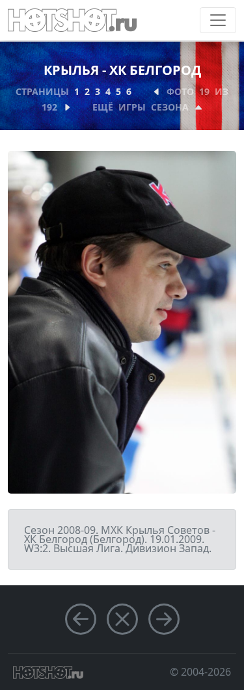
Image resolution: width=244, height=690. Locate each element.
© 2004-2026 (200, 672)
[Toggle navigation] (218, 20)
